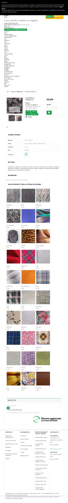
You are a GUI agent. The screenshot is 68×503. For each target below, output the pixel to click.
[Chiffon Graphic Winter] (43, 216)
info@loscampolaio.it (57, 449)
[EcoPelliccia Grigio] (13, 236)
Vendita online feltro (40, 440)
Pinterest (35, 114)
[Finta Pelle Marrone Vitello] (43, 378)
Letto (5, 56)
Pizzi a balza (7, 77)
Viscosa (6, 48)
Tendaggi (6, 70)
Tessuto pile (7, 43)
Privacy (22, 442)
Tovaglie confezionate (9, 65)
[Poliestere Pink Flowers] (13, 317)
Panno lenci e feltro (8, 79)
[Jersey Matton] (43, 236)
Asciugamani (7, 67)
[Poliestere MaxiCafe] (43, 297)
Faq (5, 83)
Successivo (7, 127)
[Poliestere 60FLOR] (28, 378)
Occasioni (6, 82)
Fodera (5, 46)
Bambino (6, 58)
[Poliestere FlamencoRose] (43, 195)
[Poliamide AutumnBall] (43, 358)
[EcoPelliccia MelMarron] (12, 118)
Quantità (49, 104)
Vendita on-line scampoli (39, 473)
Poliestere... (9, 205)
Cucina (5, 55)
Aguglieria (6, 68)
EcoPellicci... (9, 245)
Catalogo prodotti (8, 34)
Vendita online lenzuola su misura (40, 452)
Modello (28, 103)
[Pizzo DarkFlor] (13, 216)
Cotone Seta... (25, 225)
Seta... (23, 347)
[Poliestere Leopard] (13, 195)
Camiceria (6, 40)
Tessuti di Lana (7, 37)
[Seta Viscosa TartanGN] (13, 378)
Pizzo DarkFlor (10, 225)
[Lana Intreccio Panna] (43, 256)
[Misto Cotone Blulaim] (13, 338)
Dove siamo (7, 85)
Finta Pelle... (39, 388)
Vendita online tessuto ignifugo (39, 488)
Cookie (22, 452)
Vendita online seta (40, 481)
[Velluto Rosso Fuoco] (13, 256)
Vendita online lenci (40, 449)
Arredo (5, 61)
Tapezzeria (6, 59)
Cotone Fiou (9, 367)
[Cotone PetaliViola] (28, 358)
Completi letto (7, 64)
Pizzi (5, 39)
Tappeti (6, 80)
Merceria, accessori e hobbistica (12, 76)
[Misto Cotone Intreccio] (28, 195)
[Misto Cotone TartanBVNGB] (13, 297)
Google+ (29, 114)
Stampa (30, 117)
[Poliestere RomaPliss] (43, 338)
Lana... (37, 266)
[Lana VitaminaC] (28, 277)
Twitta (28, 111)
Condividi (34, 111)
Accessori (6, 74)
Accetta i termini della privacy (15, 410)
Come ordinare (24, 439)
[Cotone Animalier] (28, 236)
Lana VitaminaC (25, 286)
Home (5, 33)
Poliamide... (39, 367)
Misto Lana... (24, 266)
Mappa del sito (24, 455)
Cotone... (23, 245)
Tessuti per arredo (8, 53)
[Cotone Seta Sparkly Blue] (28, 216)
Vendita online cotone (41, 437)
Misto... (23, 205)
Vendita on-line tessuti (41, 465)
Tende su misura (8, 73)
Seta (5, 42)
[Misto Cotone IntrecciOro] (28, 297)
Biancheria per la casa (9, 62)
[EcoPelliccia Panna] (13, 277)
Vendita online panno (41, 478)
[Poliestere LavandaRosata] (28, 317)
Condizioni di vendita (26, 445)
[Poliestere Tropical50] (43, 317)
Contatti (6, 86)
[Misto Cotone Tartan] (43, 277)
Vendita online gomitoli (39, 444)
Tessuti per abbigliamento (10, 36)
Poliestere (6, 50)
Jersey (5, 45)
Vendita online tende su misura (41, 469)
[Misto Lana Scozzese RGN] (28, 256)
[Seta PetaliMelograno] (28, 338)
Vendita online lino (40, 457)
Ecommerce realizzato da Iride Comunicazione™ (16, 495)
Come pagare (24, 449)
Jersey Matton (40, 245)
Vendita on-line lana (40, 484)
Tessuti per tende (8, 71)
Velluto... (8, 266)
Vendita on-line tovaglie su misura (40, 460)
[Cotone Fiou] (13, 358)
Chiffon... (38, 225)
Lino (5, 52)
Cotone (6, 49)
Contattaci (23, 436)
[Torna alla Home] (7, 92)
